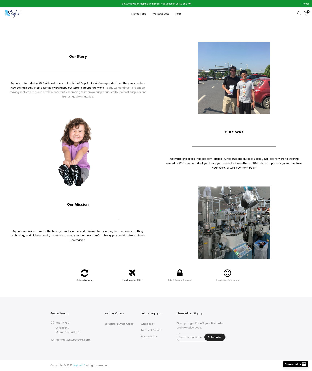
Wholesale (147, 324)
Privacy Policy (149, 336)
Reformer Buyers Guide (119, 324)
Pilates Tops (138, 14)
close (7, 3)
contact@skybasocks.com (73, 340)
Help (178, 14)
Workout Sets (160, 14)
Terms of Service (151, 330)
